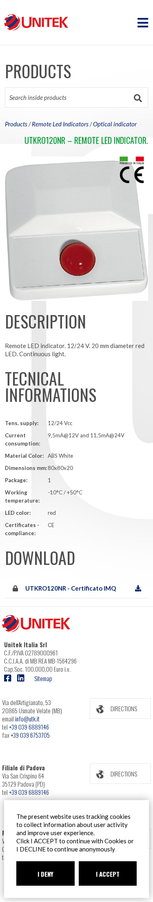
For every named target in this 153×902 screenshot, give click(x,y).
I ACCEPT (108, 873)
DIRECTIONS (124, 708)
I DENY (45, 873)
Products (16, 124)
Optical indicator (115, 124)
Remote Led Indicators (60, 124)
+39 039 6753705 (30, 734)
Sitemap (43, 678)
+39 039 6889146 (29, 726)
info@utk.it (27, 718)
